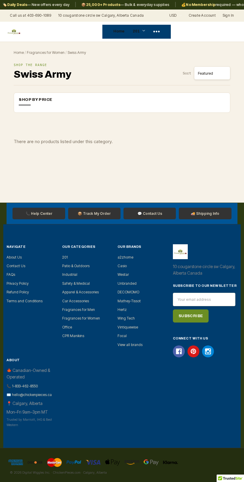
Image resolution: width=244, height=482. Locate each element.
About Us (14, 257)
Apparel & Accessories (80, 292)
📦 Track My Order (94, 213)
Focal (122, 336)
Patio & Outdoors (76, 266)
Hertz (122, 309)
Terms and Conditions (25, 301)
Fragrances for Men (78, 309)
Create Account (202, 15)
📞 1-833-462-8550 (22, 386)
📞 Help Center (39, 213)
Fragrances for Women (46, 52)
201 (137, 31)
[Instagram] (208, 351)
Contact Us (16, 266)
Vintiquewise (128, 327)
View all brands (130, 344)
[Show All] (156, 32)
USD (173, 15)
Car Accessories (75, 301)
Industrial (69, 274)
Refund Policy (18, 292)
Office (67, 327)
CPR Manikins (73, 336)
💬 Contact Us (149, 213)
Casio (122, 266)
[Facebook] (179, 351)
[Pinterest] (193, 351)
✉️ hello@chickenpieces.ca (29, 394)
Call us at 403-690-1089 (30, 15)
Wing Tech (126, 318)
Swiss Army (77, 52)
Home (118, 31)
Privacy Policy (18, 283)
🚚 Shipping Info (205, 213)
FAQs (11, 274)
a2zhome (125, 257)
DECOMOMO (128, 292)
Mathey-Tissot (129, 301)
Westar (123, 274)
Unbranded (127, 283)
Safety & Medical (76, 283)
